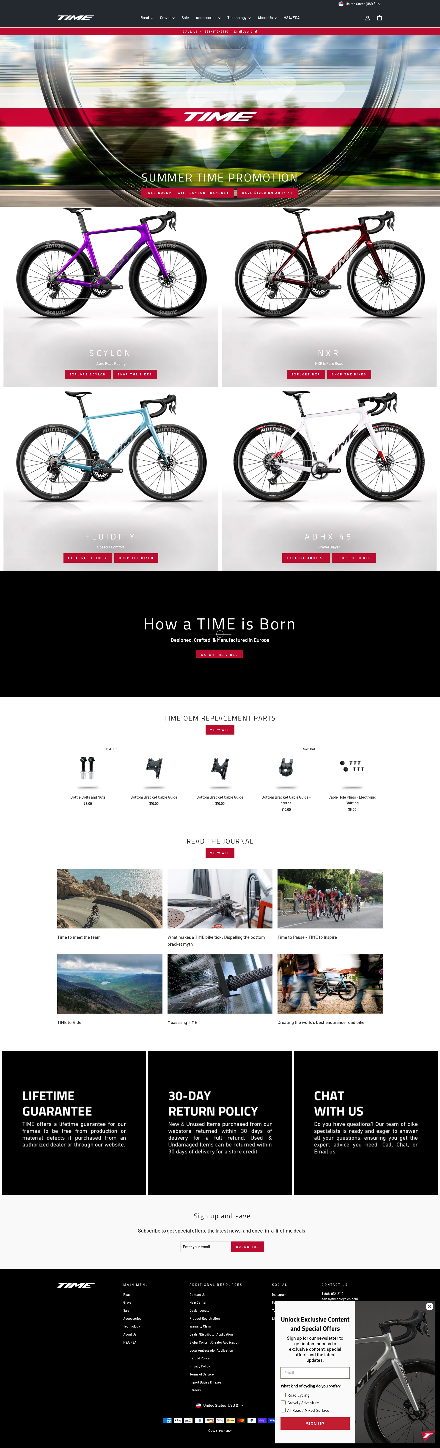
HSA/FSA (292, 17)
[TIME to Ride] (109, 984)
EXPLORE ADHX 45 (306, 558)
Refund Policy (200, 1358)
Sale (185, 17)
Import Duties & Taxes (205, 1382)
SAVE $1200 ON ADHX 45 (267, 193)
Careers (195, 1390)
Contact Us (197, 1295)
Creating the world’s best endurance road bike (321, 1022)
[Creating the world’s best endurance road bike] (330, 984)
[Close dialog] (430, 1307)
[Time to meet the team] (109, 898)
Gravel (165, 17)
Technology (237, 17)
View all (220, 730)
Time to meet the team (79, 937)
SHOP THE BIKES (135, 374)
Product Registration (205, 1318)
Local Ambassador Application (211, 1350)
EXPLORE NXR (306, 374)
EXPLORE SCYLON (87, 374)
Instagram (279, 1295)
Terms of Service (202, 1374)
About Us (265, 17)
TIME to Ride (69, 1022)
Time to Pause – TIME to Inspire (307, 937)
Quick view (88, 786)
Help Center (198, 1302)
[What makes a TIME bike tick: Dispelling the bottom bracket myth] (220, 898)
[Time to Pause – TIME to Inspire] (330, 898)
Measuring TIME (182, 1022)
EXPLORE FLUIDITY (87, 558)
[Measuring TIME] (220, 984)
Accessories (206, 17)
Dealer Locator (200, 1310)
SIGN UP (315, 1423)
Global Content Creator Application (214, 1342)
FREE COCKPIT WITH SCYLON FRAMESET (187, 193)
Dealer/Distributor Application (211, 1334)
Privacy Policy (200, 1366)
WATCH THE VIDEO (219, 655)
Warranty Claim (200, 1326)
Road (145, 17)
